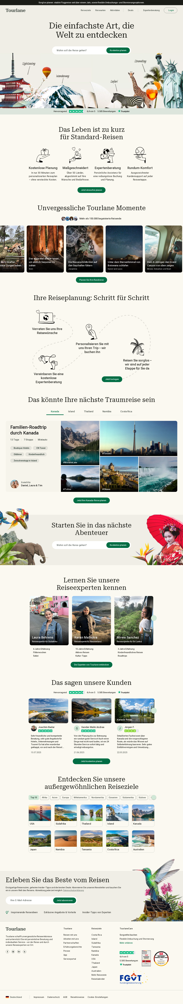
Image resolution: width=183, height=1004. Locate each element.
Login (171, 10)
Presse (66, 951)
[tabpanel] (91, 456)
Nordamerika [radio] (98, 797)
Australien (96, 971)
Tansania (96, 947)
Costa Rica (97, 935)
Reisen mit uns (70, 935)
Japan (94, 967)
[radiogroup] (91, 797)
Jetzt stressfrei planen (91, 190)
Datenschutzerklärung (73, 890)
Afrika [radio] (44, 797)
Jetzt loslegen (112, 379)
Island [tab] (71, 411)
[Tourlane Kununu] (24, 951)
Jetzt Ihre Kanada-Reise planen (91, 500)
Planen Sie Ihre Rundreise (91, 280)
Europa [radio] (65, 797)
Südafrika (96, 943)
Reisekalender (98, 979)
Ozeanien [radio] (113, 797)
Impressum (39, 997)
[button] (16, 10)
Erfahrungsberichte (72, 947)
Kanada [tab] (55, 411)
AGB (65, 997)
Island (94, 939)
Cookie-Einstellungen (98, 997)
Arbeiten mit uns (71, 939)
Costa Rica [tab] (126, 411)
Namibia (95, 951)
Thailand (96, 963)
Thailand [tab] (88, 411)
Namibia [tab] (107, 411)
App (65, 955)
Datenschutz (53, 997)
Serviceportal (69, 959)
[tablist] (91, 411)
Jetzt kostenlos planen (91, 761)
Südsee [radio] (142, 797)
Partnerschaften (71, 943)
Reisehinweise (77, 997)
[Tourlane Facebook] (7, 951)
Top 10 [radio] (33, 797)
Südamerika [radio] (128, 797)
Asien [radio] (54, 797)
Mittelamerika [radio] (80, 797)
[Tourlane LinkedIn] (19, 951)
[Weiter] (154, 618)
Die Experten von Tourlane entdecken (91, 665)
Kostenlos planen (118, 50)
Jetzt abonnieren (65, 900)
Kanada (95, 955)
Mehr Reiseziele (99, 975)
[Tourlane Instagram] (13, 951)
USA (94, 959)
